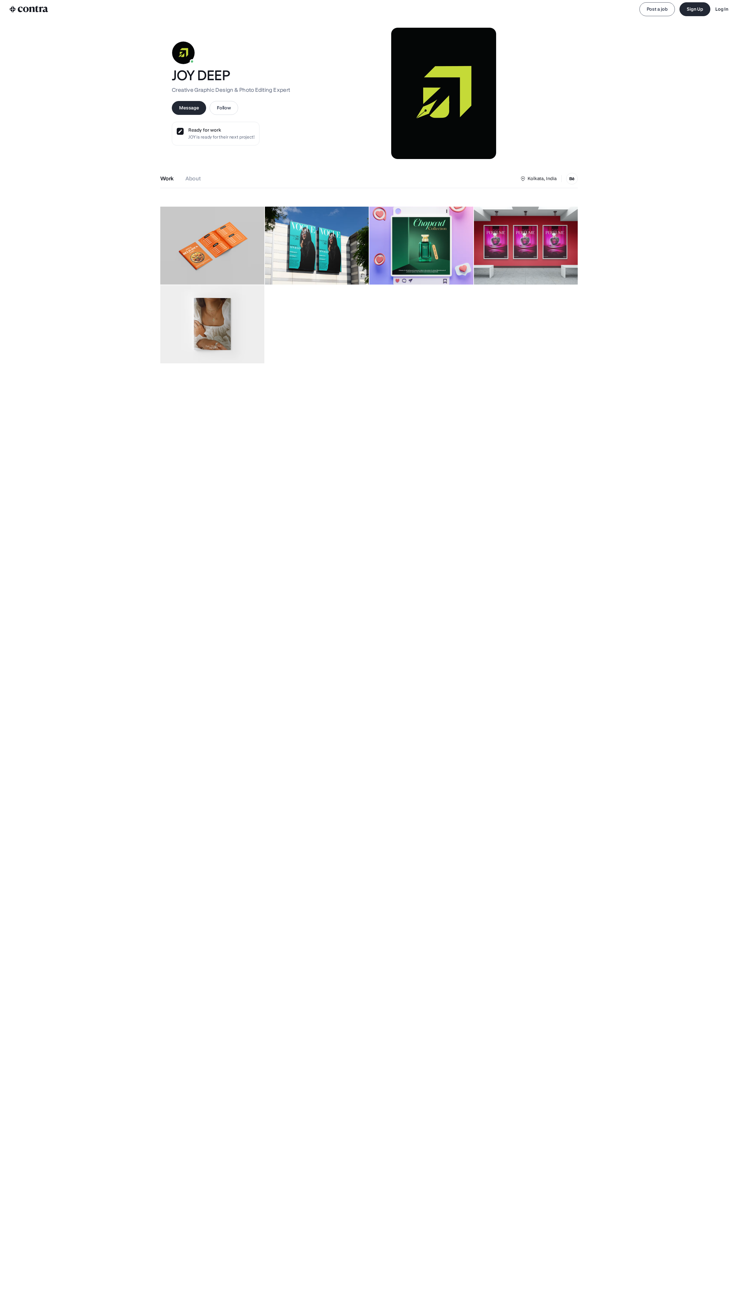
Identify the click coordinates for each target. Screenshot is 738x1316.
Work (167, 178)
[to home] (28, 9)
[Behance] (572, 179)
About (193, 178)
